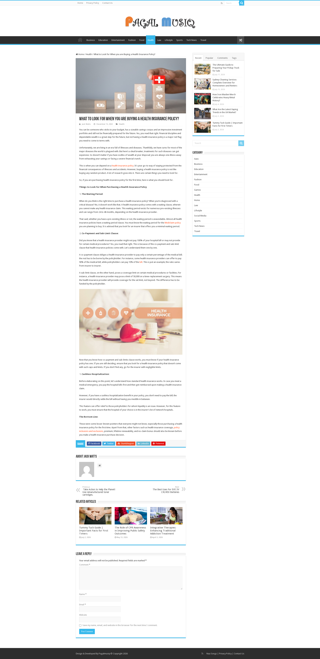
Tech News (191, 40)
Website (83, 615)
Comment (84, 564)
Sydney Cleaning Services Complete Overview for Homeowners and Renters (224, 82)
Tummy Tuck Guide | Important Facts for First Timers (93, 530)
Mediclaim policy (173, 222)
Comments (222, 58)
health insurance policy (123, 165)
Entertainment (118, 40)
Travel (203, 40)
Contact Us (107, 3)
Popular (209, 58)
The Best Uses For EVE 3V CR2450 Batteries (166, 489)
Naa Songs (211, 653)
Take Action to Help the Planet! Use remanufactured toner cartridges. (98, 491)
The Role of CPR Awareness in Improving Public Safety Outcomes (130, 530)
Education (103, 40)
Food (141, 40)
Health (151, 40)
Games (197, 190)
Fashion (132, 40)
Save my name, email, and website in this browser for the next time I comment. (119, 625)
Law (159, 40)
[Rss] (221, 3)
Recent (198, 58)
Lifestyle (169, 40)
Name (82, 594)
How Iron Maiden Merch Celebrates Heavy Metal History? (224, 97)
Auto (196, 159)
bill (141, 262)
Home (80, 3)
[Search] (241, 3)
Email (82, 604)
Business (90, 40)
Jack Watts (86, 124)
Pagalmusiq (104, 653)
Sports (179, 40)
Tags (234, 58)
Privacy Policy (92, 3)
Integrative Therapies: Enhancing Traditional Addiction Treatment (163, 530)
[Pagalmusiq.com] (160, 20)
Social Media (200, 215)
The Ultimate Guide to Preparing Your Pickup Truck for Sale (225, 68)
